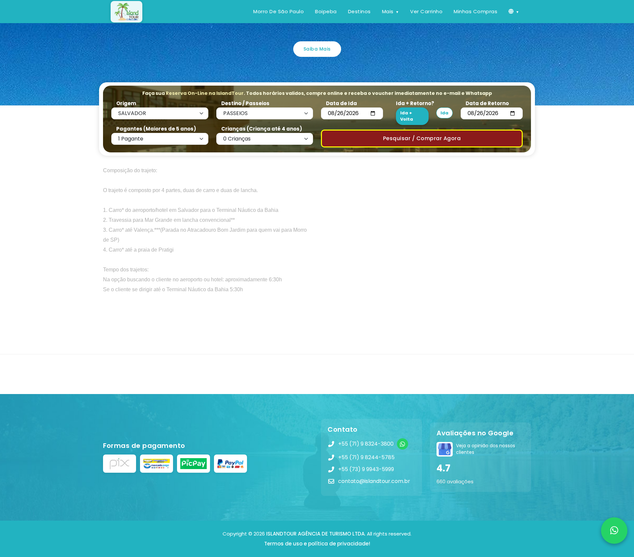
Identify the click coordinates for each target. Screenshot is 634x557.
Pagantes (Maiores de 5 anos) (156, 128)
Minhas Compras (475, 11)
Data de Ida (341, 103)
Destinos (359, 11)
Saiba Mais (317, 49)
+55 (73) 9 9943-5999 (366, 469)
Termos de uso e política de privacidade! (317, 543)
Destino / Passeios (245, 103)
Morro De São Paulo (278, 11)
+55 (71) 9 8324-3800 (366, 444)
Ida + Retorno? (415, 103)
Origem (126, 103)
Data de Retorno (487, 103)
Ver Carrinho (426, 11)
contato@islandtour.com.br (374, 481)
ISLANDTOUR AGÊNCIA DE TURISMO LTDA (315, 533)
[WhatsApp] (402, 444)
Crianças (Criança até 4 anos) (261, 128)
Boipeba (326, 11)
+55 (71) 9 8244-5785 (366, 457)
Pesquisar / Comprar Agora (422, 138)
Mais (388, 11)
